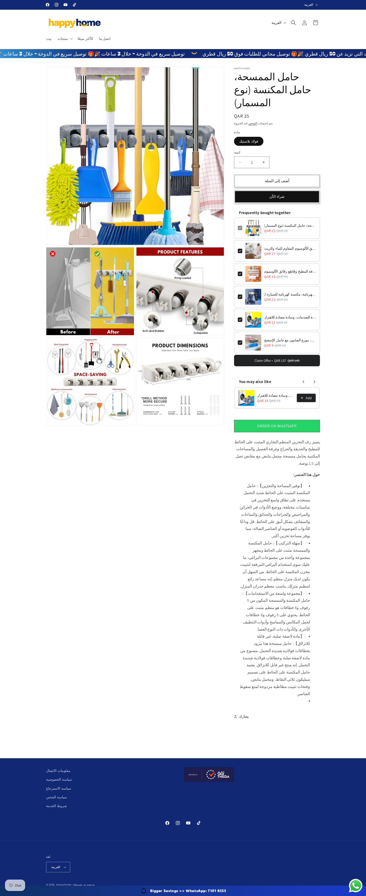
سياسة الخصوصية (59, 779)
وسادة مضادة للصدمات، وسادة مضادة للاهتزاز (290, 317)
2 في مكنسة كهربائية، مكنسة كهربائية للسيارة (290, 294)
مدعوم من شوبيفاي (83, 884)
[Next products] (314, 381)
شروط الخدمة (56, 806)
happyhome (63, 884)
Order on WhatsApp (277, 426)
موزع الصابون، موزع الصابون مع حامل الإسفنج (290, 340)
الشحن (252, 123)
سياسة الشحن (56, 797)
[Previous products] (303, 381)
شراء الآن (277, 196)
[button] (65, 38)
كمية (237, 152)
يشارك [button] (244, 716)
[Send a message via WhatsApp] (356, 886)
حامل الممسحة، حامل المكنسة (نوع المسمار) (290, 225)
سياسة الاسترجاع (58, 788)
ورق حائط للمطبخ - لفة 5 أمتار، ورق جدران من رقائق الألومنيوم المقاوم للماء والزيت (290, 248)
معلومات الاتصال (58, 770)
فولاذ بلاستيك (248, 141)
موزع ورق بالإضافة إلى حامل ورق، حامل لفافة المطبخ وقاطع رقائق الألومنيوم (290, 271)
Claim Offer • (277, 360)
